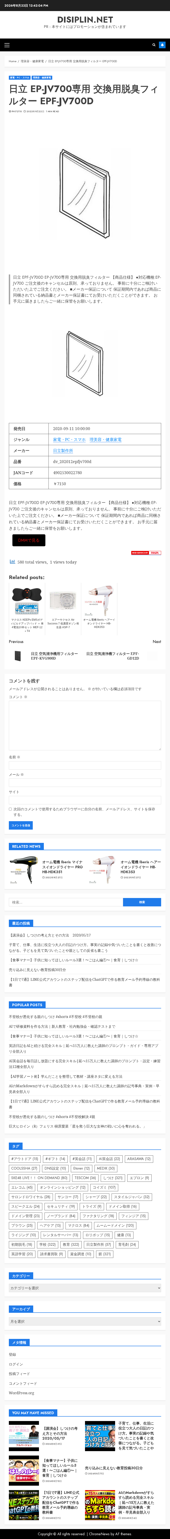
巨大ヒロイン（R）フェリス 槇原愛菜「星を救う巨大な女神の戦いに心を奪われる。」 (78, 1126)
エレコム (22, 1187)
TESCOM (85, 1177)
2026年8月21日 (53, 1444)
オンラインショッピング (63, 1187)
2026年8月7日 (53, 1518)
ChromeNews (99, 1534)
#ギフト (55, 1158)
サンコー (68, 1196)
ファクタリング (98, 1215)
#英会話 (82, 1158)
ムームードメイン (115, 1225)
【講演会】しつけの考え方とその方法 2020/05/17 (50, 935)
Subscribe (162, 45)
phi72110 (17, 111)
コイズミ (104, 1187)
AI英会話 (109, 1158)
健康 (124, 1235)
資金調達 (80, 1254)
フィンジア (133, 1215)
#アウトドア (24, 1158)
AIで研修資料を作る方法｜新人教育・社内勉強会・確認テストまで (62, 1026)
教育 (71, 1244)
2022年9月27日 (54, 877)
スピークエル (25, 1206)
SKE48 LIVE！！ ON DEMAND (39, 1177)
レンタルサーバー (60, 1235)
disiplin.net (85, 20)
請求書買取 (51, 1254)
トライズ (92, 1206)
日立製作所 (63, 450)
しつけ (113, 1177)
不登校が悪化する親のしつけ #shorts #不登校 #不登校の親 (55, 1016)
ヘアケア (50, 1225)
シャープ (96, 1196)
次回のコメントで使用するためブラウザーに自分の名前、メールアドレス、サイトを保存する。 (84, 812)
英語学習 (22, 1254)
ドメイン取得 (123, 1206)
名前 (14, 757)
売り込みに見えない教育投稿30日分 (37, 969)
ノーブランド (61, 1215)
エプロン (139, 1177)
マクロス (78, 1225)
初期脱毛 (21, 1244)
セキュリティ (61, 1206)
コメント (18, 696)
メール (16, 774)
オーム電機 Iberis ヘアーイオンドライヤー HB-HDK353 (141, 867)
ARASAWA (139, 1158)
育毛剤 (127, 1244)
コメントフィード (23, 1383)
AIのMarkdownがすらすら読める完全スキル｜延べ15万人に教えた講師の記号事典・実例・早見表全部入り (136, 1502)
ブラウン (22, 1225)
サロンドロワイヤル (30, 1196)
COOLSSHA (24, 1168)
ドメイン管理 (25, 1215)
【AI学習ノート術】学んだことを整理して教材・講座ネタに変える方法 (65, 1076)
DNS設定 (55, 1168)
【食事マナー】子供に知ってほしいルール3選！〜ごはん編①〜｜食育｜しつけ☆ (73, 960)
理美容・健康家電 (42, 77)
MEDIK (106, 1168)
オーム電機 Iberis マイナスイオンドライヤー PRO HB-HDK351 (62, 867)
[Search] (154, 45)
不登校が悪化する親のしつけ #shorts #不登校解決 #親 (52, 1116)
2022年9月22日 (35, 111)
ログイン (16, 1364)
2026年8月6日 (129, 1518)
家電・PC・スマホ (19, 77)
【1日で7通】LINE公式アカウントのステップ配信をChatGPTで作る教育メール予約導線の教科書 (60, 1502)
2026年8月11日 (96, 1473)
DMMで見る (29, 540)
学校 (47, 1244)
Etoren (81, 1168)
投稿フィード (19, 1373)
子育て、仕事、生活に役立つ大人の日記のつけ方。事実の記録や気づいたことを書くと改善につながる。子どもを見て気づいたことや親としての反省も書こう (136, 1441)
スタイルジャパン (132, 1196)
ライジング (23, 1235)
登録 (12, 1354)
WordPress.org (21, 1392)
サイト (14, 791)
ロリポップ (97, 1235)
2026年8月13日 (53, 1481)
